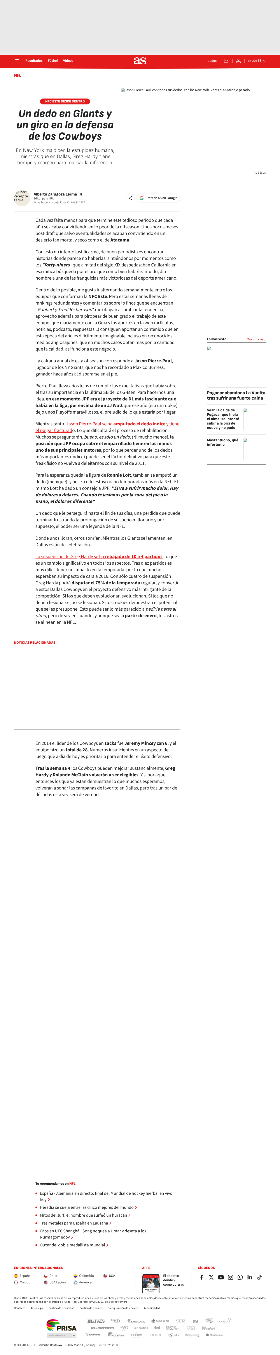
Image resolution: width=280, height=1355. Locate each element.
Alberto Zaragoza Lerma (55, 194)
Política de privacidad (61, 1308)
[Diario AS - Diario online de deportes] (140, 60)
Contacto (19, 1308)
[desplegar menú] (17, 61)
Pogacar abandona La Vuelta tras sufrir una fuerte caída (236, 395)
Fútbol (53, 61)
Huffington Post (102, 1328)
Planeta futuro (191, 1328)
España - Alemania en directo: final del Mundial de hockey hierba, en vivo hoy (106, 1196)
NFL (17, 75)
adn (209, 1320)
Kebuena (208, 1328)
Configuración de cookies (123, 1308)
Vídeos (68, 61)
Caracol (225, 1320)
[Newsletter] (226, 60)
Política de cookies (91, 1308)
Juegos (212, 61)
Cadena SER (180, 1320)
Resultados (34, 61)
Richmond (93, 1334)
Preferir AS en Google (161, 198)
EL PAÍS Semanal (172, 1328)
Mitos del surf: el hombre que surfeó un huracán (83, 1215)
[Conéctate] (238, 60)
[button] (130, 198)
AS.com (195, 1320)
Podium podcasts (136, 1335)
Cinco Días (141, 1328)
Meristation (214, 1335)
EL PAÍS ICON (155, 1335)
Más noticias (255, 339)
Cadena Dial (157, 1328)
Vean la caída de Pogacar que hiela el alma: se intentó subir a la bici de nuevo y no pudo (223, 419)
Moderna (116, 1335)
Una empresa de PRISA (61, 1325)
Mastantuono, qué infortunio (222, 442)
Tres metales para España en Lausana (74, 1223)
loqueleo (192, 1335)
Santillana (136, 1320)
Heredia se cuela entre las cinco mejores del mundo (87, 1207)
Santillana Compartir (160, 1320)
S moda (173, 1335)
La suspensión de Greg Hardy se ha (99, 556)
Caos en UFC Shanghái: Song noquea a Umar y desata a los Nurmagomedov (93, 1234)
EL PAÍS (96, 1320)
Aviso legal (37, 1308)
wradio (124, 1328)
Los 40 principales (115, 1320)
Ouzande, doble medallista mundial (72, 1245)
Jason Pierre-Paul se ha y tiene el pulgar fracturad (107, 427)
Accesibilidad (152, 1308)
